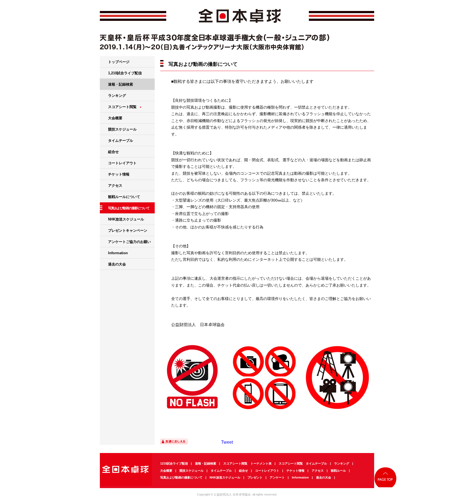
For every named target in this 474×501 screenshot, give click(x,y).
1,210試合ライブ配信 (125, 73)
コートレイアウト (122, 163)
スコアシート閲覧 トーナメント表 (247, 463)
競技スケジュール (122, 129)
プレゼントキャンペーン (127, 230)
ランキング (117, 96)
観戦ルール (338, 470)
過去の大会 (117, 264)
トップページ (118, 62)
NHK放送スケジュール (126, 219)
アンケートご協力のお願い (129, 242)
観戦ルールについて (124, 197)
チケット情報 (118, 174)
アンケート (277, 477)
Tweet (227, 442)
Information (118, 253)
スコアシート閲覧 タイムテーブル (303, 463)
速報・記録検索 (120, 84)
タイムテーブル (120, 140)
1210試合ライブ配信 (174, 463)
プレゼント (255, 477)
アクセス (115, 185)
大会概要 (115, 118)
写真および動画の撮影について (181, 477)
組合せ (113, 152)
